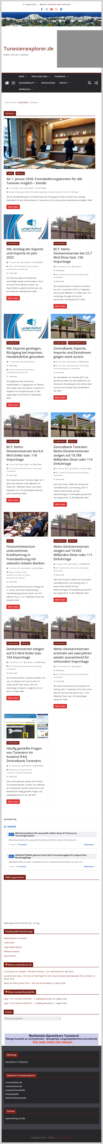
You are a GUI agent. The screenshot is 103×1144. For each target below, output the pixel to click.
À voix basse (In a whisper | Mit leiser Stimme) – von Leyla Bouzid (32, 971)
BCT (57, 274)
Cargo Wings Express (13, 947)
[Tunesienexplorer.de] (7, 83)
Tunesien (23, 844)
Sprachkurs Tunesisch (16, 1061)
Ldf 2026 (63, 192)
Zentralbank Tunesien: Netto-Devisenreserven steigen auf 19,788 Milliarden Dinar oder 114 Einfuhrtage (73, 455)
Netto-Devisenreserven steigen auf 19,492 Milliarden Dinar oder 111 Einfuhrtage (73, 552)
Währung (20, 173)
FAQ (30, 770)
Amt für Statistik (19, 266)
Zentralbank (58, 277)
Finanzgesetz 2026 (22, 192)
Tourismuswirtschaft (77, 343)
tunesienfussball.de (15, 1090)
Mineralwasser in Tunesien (15, 938)
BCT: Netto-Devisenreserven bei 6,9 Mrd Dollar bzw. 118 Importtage (24, 453)
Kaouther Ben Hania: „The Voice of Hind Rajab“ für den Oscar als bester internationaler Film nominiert (48, 976)
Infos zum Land (39, 76)
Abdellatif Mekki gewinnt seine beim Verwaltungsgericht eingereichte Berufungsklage (51, 856)
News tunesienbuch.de (20, 964)
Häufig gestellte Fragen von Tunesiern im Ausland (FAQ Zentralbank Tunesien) (24, 754)
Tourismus (59, 76)
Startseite (23, 102)
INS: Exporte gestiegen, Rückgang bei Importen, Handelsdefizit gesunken (25, 352)
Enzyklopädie (48, 83)
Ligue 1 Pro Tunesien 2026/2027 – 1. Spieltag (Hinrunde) (28, 1003)
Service (63, 83)
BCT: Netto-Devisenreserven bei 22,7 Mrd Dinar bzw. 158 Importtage (73, 255)
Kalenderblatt (26, 83)
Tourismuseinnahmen (62, 368)
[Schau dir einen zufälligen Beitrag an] (96, 83)
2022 (10, 266)
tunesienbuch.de (13, 1086)
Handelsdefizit (11, 269)
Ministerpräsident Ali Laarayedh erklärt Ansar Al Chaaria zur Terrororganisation (46, 834)
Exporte (35, 266)
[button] (25, 76)
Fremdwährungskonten (39, 192)
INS (26, 269)
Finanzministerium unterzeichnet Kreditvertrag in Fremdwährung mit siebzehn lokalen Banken (25, 554)
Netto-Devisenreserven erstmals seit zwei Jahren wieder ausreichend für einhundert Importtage (73, 655)
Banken (11, 572)
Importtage (84, 274)
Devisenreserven (72, 274)
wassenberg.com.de (15, 1118)
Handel (10, 173)
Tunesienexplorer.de (29, 48)
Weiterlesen (89, 844)
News (21, 76)
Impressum (24, 89)
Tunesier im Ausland (14, 773)
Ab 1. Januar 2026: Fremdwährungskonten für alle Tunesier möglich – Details (44, 181)
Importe (21, 269)
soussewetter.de (13, 1082)
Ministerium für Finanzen (15, 578)
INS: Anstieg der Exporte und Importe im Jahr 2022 (24, 253)
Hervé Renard (10, 956)
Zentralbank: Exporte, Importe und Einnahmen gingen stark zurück (72, 352)
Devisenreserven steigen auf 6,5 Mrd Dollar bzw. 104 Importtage (25, 653)
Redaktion (30, 188)
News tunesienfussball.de (21, 992)
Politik (10, 541)
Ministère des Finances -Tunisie (18, 575)
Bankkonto (13, 770)
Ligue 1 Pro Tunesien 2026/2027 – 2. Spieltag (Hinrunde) (28, 998)
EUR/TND (24, 923)
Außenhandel (13, 243)
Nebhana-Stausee (11, 951)
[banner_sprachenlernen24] (51, 1035)
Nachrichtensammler (15, 1097)
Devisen (12, 192)
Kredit (24, 572)
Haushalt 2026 (54, 192)
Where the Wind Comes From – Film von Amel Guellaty (28, 983)
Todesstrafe (9, 942)
